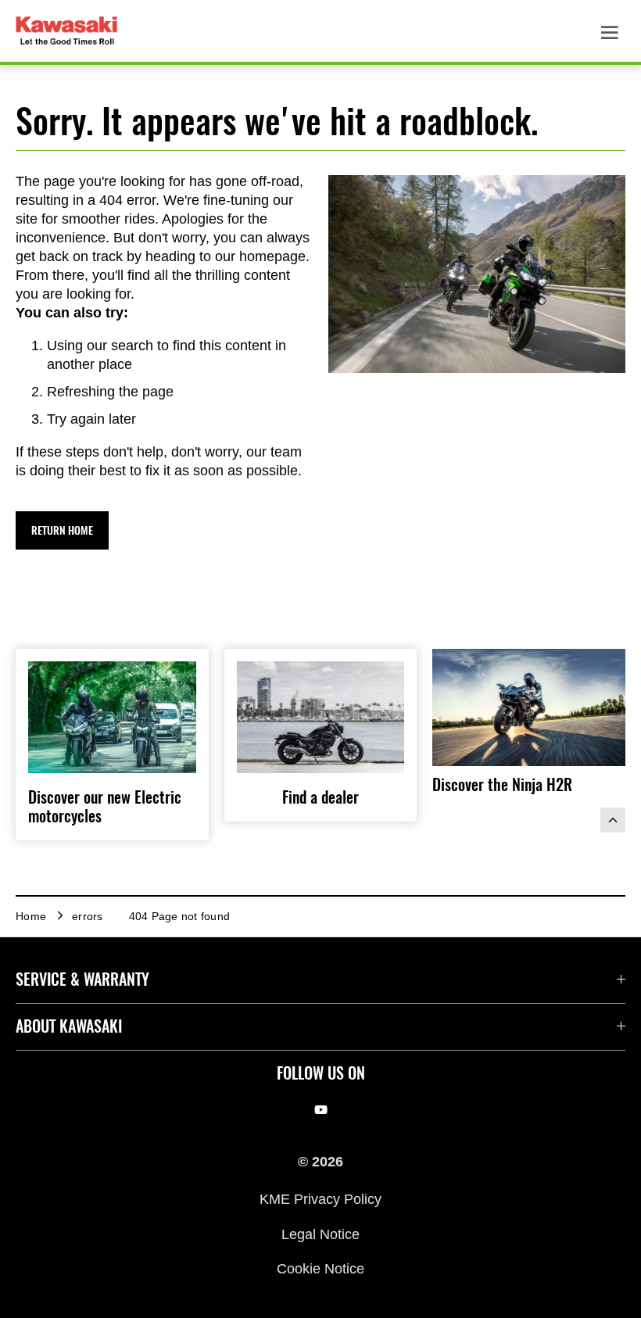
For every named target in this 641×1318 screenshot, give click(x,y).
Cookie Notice (320, 1269)
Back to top (612, 820)
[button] (62, 530)
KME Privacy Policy (320, 1199)
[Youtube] (320, 1110)
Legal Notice (320, 1233)
